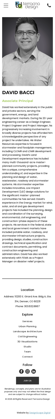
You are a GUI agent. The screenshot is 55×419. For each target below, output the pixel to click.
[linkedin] (33, 371)
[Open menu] (6, 5)
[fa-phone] (49, 7)
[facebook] (21, 371)
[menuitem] (27, 321)
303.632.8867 (32, 306)
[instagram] (27, 371)
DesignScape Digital (39, 412)
